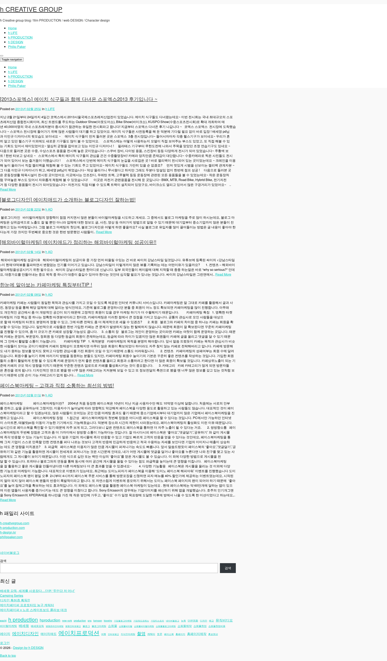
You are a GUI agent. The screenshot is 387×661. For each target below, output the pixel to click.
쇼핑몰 (112, 626)
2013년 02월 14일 (28, 251)
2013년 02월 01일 (28, 395)
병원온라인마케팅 (54, 626)
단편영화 (193, 620)
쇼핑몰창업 (200, 626)
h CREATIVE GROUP (31, 8)
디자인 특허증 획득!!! (15, 600)
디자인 (203, 620)
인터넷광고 (113, 634)
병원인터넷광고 (73, 626)
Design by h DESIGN (28, 647)
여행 (103, 634)
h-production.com (12, 527)
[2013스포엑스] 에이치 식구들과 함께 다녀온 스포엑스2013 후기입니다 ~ (78, 98)
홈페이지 (180, 634)
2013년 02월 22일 (28, 209)
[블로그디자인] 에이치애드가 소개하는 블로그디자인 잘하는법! (68, 199)
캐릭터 (151, 634)
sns (90, 620)
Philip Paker (17, 46)
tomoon (97, 620)
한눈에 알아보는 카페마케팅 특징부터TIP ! (46, 284)
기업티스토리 (157, 620)
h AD (49, 209)
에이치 (5, 633)
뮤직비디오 (224, 620)
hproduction (50, 620)
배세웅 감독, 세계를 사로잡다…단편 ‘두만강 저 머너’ (37, 590)
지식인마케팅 (128, 634)
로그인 (5, 642)
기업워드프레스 (141, 620)
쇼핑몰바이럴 (125, 626)
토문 (159, 634)
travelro (108, 620)
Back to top (8, 655)
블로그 (86, 626)
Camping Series (11, 595)
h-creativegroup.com (14, 523)
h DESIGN (15, 42)
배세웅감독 (37, 626)
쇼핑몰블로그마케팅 (166, 626)
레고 (211, 620)
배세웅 (24, 625)
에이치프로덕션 (78, 632)
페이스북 (169, 634)
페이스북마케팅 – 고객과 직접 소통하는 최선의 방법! (57, 385)
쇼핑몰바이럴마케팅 (144, 626)
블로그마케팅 (99, 626)
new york (67, 620)
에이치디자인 (25, 633)
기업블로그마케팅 (123, 620)
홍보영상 (213, 634)
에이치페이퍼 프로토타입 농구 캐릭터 (27, 605)
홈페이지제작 (196, 633)
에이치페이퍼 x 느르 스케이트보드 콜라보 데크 (33, 609)
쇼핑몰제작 (185, 626)
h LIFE (13, 32)
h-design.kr (8, 532)
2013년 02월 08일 (28, 294)
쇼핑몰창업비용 (216, 626)
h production (23, 619)
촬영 (141, 633)
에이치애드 (49, 633)
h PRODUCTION (20, 37)
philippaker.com (11, 537)
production (80, 620)
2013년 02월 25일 (28, 109)
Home (12, 28)
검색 (3, 560)
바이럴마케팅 (8, 626)
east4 (3, 620)
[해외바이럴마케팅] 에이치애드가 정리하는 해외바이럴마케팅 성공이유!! (78, 241)
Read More (8, 189)
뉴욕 (183, 620)
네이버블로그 (9, 552)
